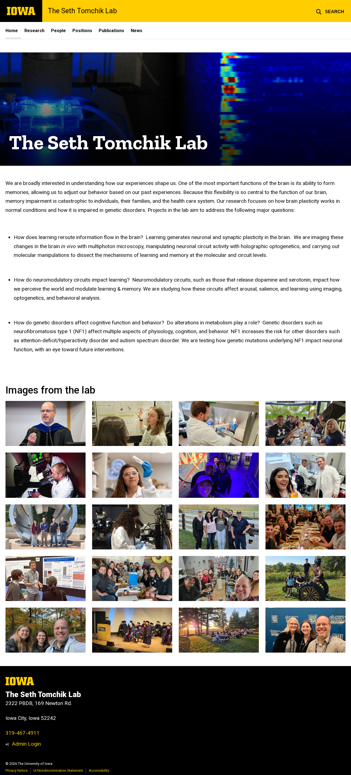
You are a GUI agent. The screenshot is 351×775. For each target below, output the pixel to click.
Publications (111, 30)
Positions (82, 30)
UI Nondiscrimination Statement (58, 770)
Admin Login (26, 744)
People (58, 30)
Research (34, 30)
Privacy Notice (16, 770)
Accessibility (99, 770)
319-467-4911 (22, 733)
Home (11, 30)
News (136, 30)
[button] (330, 11)
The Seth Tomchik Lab (82, 11)
